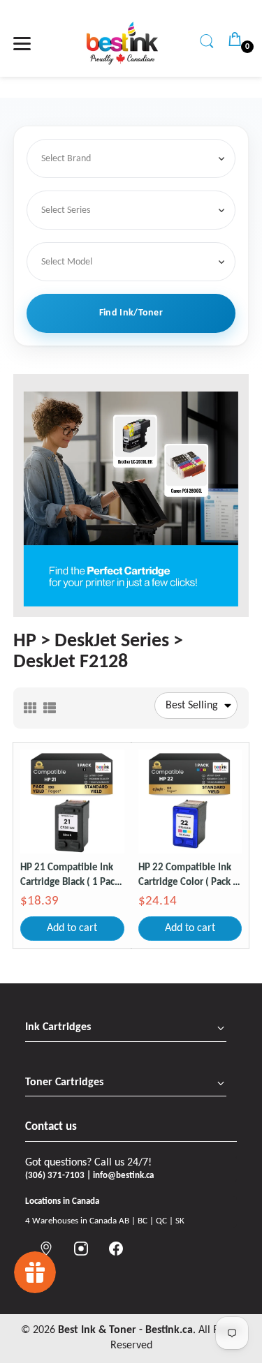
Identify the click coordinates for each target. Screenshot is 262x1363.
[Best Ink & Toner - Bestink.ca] (122, 43)
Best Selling (192, 705)
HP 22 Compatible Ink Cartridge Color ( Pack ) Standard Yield (187, 876)
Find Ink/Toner (131, 313)
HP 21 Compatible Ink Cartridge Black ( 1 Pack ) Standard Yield (69, 876)
